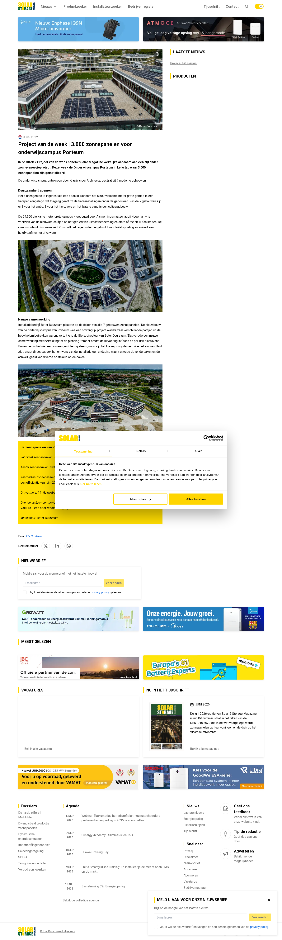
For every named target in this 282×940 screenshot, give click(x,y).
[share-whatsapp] (68, 546)
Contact (232, 6)
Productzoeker (75, 6)
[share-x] (45, 546)
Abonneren (191, 875)
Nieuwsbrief (192, 863)
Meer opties (138, 499)
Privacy (189, 851)
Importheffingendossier (34, 845)
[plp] (259, 6)
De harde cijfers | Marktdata (29, 815)
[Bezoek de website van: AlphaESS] (203, 619)
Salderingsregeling (31, 851)
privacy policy (259, 927)
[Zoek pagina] (246, 6)
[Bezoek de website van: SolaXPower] (203, 668)
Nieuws (46, 6)
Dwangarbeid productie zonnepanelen (33, 826)
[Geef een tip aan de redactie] (225, 834)
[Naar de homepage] (26, 6)
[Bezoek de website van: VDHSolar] (203, 777)
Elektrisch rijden (194, 825)
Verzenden (260, 917)
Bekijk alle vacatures (38, 749)
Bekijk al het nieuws (183, 63)
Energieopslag (193, 819)
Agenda (72, 806)
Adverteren (191, 869)
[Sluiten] (269, 900)
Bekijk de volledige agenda (81, 900)
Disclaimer (191, 857)
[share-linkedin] (57, 546)
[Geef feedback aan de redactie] (225, 808)
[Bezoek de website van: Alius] (78, 619)
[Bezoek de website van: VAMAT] (78, 777)
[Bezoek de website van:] (203, 29)
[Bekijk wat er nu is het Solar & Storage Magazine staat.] (166, 726)
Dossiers (29, 806)
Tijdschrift (212, 6)
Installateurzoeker (107, 6)
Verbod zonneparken (32, 869)
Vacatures (190, 882)
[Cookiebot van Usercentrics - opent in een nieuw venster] (206, 438)
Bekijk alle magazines (204, 749)
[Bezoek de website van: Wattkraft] (78, 668)
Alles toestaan (195, 499)
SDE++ (22, 857)
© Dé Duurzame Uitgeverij (57, 931)
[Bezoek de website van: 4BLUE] (78, 29)
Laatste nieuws (194, 813)
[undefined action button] (246, 917)
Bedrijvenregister (141, 6)
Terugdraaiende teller (32, 863)
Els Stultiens (34, 536)
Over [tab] (198, 450)
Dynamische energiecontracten (30, 837)
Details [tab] (141, 450)
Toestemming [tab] (83, 451)
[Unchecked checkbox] (156, 927)
